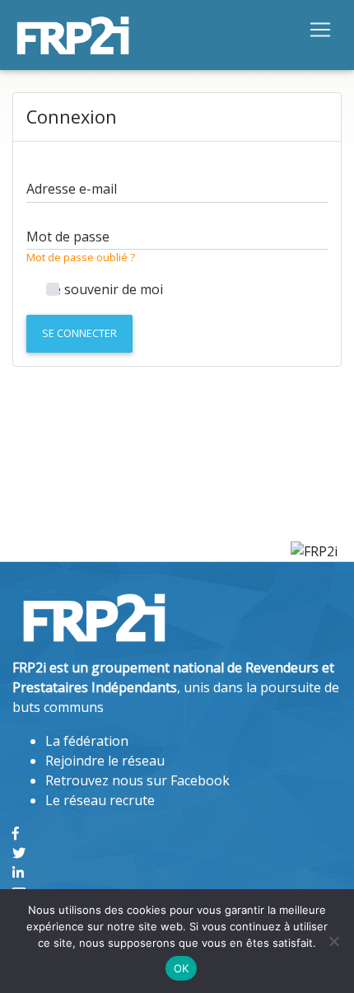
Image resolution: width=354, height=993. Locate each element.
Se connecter (79, 333)
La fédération (86, 741)
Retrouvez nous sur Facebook (137, 780)
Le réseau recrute (100, 800)
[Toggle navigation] (320, 28)
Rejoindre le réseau (105, 761)
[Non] (333, 941)
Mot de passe (67, 236)
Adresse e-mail (71, 189)
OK (181, 968)
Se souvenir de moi (104, 289)
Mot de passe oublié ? (80, 257)
